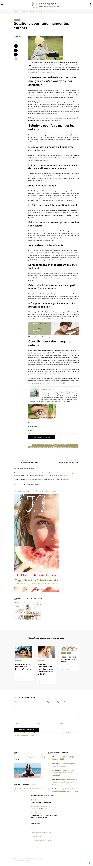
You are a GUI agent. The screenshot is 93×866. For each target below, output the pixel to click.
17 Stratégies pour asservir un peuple (63, 765)
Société (33, 800)
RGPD (33, 828)
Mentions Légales (37, 837)
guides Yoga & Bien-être (32, 757)
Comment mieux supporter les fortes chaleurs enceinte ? (63, 772)
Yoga (69, 652)
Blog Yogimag (47, 4)
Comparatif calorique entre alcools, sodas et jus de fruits (44, 816)
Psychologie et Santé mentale (40, 807)
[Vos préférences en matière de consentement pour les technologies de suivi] (90, 863)
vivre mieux (63, 475)
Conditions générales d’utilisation (42, 832)
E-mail (30, 431)
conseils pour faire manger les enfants (44, 444)
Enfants (16, 19)
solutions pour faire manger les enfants (65, 447)
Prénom (31, 423)
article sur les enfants (55, 383)
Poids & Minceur (36, 813)
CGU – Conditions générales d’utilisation (29, 859)
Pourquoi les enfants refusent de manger (40, 447)
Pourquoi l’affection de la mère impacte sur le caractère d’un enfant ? (46, 669)
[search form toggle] (91, 4)
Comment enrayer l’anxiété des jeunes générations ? (23, 668)
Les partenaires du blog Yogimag (41, 841)
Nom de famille (33, 427)
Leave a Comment (20, 38)
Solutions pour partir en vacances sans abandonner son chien (64, 782)
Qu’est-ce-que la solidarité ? (41, 802)
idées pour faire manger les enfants (67, 444)
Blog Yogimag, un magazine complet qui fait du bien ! (65, 790)
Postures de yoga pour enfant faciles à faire (69, 659)
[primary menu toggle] (2, 4)
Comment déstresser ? (39, 809)
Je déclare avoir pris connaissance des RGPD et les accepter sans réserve (54, 434)
